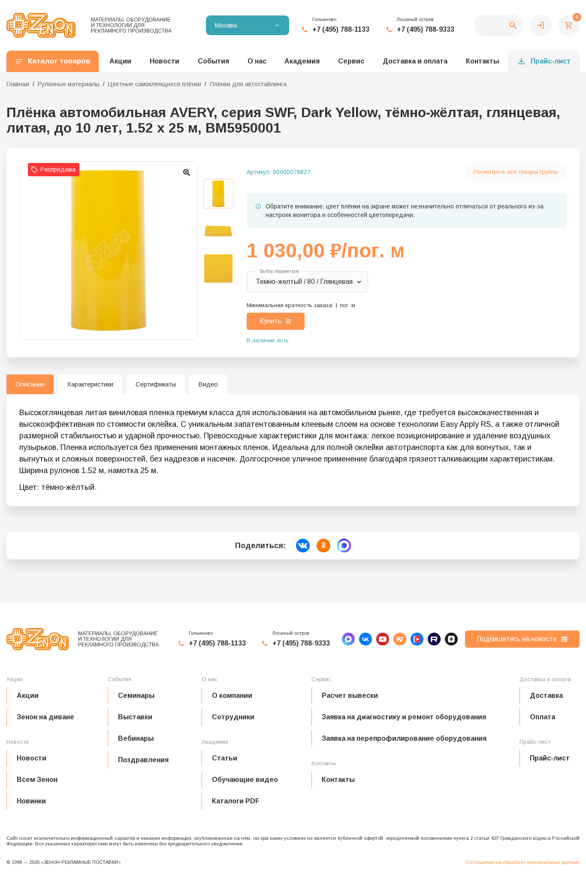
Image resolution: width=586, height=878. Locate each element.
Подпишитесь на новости (516, 639)
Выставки (135, 717)
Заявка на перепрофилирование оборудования (404, 738)
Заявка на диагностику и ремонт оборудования (404, 717)
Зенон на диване (45, 717)
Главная (17, 84)
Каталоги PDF (236, 801)
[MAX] (348, 639)
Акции (28, 695)
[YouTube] (382, 639)
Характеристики (90, 384)
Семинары (136, 695)
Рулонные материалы (69, 84)
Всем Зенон (37, 779)
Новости (31, 758)
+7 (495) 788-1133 (340, 29)
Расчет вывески (350, 695)
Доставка (546, 695)
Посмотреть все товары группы (516, 172)
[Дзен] (451, 639)
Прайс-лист (551, 61)
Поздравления (143, 759)
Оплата (542, 717)
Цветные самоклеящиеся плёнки (154, 84)
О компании (232, 695)
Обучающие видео (245, 779)
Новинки (31, 801)
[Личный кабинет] (541, 25)
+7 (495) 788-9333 (425, 29)
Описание (30, 384)
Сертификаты (156, 384)
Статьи (224, 758)
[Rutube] (434, 639)
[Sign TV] (399, 639)
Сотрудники (233, 717)
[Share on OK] (323, 545)
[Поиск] (499, 25)
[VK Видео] (417, 639)
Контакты (482, 61)
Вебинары (136, 738)
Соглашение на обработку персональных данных (522, 862)
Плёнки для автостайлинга (248, 84)
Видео (208, 384)
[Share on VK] (303, 545)
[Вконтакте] (365, 639)
